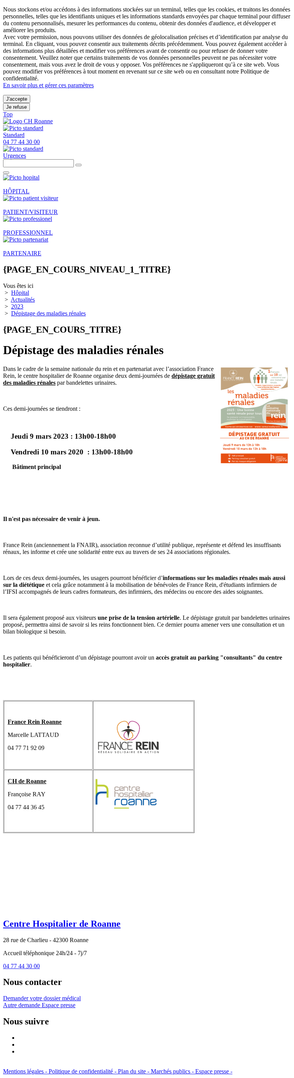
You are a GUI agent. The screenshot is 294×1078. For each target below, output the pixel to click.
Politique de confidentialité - (83, 1071)
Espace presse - (213, 1071)
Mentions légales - (26, 1071)
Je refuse (16, 107)
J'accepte (16, 99)
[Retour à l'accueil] (28, 121)
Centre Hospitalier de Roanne (62, 924)
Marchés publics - (173, 1071)
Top (8, 114)
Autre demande (22, 1005)
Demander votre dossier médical (42, 998)
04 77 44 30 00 (21, 966)
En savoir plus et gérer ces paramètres (48, 85)
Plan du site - (134, 1071)
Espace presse (58, 1005)
